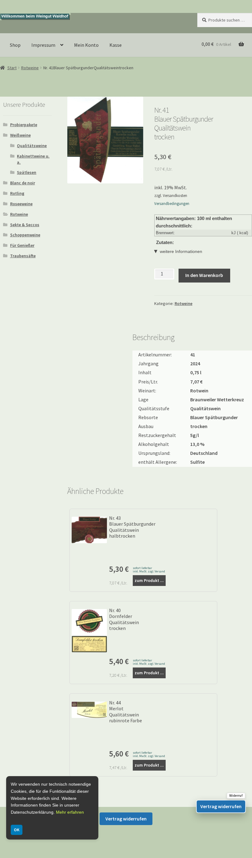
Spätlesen (26, 172)
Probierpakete (23, 124)
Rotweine (30, 67)
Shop (15, 45)
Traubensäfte (23, 256)
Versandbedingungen (171, 203)
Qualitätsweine (32, 145)
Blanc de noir (22, 183)
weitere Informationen (181, 251)
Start (12, 67)
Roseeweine (21, 203)
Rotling (17, 193)
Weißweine (20, 135)
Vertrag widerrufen (126, 819)
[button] (134, 106)
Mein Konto (86, 45)
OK (16, 829)
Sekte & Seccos (24, 224)
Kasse (115, 45)
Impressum (43, 45)
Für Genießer (22, 245)
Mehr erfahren (70, 812)
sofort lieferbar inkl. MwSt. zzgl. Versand (149, 569)
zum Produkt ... (149, 580)
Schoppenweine (25, 235)
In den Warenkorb (204, 275)
